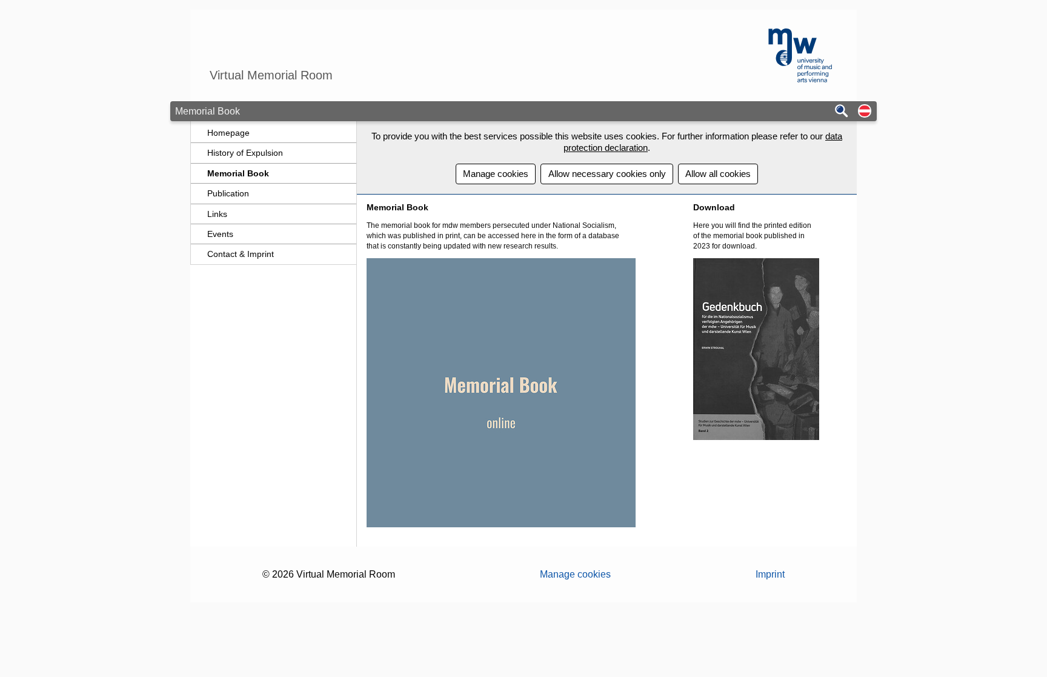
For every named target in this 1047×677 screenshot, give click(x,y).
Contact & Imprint (240, 254)
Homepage (228, 133)
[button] (864, 111)
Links (217, 214)
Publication (228, 193)
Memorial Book (238, 173)
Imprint (770, 574)
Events (220, 234)
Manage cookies (495, 173)
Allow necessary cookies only (607, 173)
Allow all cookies (718, 173)
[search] (841, 111)
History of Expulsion (245, 153)
